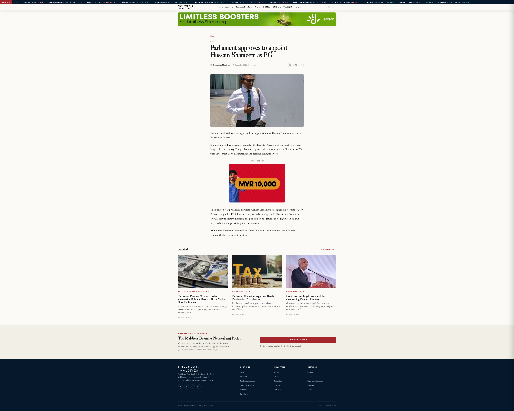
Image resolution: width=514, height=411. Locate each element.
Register (310, 385)
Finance (277, 377)
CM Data (277, 7)
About (309, 390)
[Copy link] (301, 65)
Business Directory (315, 381)
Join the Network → (298, 340)
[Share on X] (290, 65)
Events (310, 372)
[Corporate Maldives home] (185, 7)
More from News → (328, 250)
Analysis (229, 7)
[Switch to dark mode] (329, 7)
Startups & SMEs (262, 7)
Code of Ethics (330, 406)
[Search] (334, 7)
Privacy (319, 406)
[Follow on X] (186, 386)
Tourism (277, 372)
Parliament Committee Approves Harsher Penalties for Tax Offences (253, 297)
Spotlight (287, 7)
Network (299, 7)
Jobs (309, 377)
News (220, 7)
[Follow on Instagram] (192, 386)
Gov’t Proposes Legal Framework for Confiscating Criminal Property (305, 297)
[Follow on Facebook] (180, 386)
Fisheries (277, 390)
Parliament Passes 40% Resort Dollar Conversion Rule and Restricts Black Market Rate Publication (202, 299)
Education (278, 381)
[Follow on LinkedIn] (198, 386)
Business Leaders (244, 7)
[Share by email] (295, 65)
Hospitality (278, 385)
